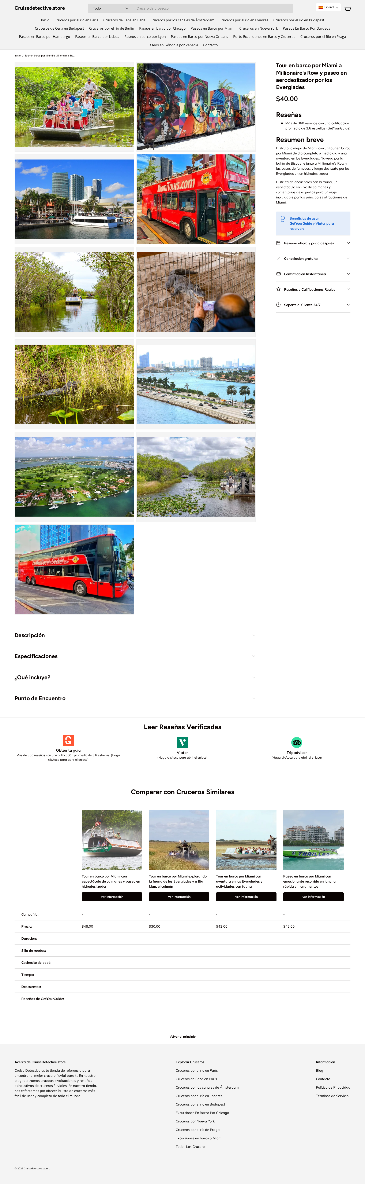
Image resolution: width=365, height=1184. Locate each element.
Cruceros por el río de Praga (198, 1130)
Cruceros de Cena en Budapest (59, 28)
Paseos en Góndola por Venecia (172, 45)
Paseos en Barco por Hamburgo (44, 36)
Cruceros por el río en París (76, 20)
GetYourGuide (338, 128)
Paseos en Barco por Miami (212, 28)
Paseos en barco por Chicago (162, 28)
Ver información (112, 897)
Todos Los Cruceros (191, 1146)
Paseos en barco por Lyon (145, 36)
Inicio (45, 20)
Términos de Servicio (332, 1096)
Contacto (210, 45)
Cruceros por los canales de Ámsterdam (182, 20)
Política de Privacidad (333, 1087)
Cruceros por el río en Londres (243, 20)
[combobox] (190, 8)
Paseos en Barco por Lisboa (97, 36)
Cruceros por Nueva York (195, 1121)
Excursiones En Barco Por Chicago (202, 1113)
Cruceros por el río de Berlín (111, 28)
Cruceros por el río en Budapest (298, 20)
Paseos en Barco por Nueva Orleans (199, 36)
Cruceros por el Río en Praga (323, 36)
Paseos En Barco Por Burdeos (306, 28)
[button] (328, 7)
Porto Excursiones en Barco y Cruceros (264, 36)
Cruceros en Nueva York (258, 28)
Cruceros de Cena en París (124, 20)
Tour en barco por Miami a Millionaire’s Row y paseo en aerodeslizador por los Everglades (50, 55)
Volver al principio (183, 1036)
